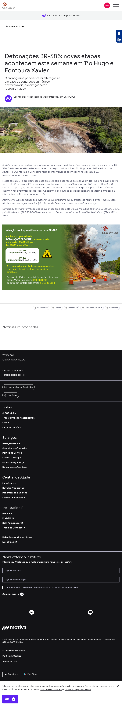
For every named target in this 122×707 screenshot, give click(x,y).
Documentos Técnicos (14, 467)
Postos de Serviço (12, 453)
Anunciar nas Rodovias (14, 448)
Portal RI (6, 518)
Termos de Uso (9, 661)
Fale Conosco (9, 483)
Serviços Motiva (11, 443)
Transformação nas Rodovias (18, 418)
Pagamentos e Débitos (14, 493)
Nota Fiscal (8, 542)
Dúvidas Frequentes (13, 488)
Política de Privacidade (13, 650)
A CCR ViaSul (9, 413)
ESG (4, 422)
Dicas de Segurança (13, 462)
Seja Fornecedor (11, 523)
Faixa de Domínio (11, 427)
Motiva (6, 513)
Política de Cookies (11, 656)
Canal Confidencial (12, 497)
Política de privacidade (68, 587)
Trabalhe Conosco (12, 528)
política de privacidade (77, 689)
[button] (107, 5)
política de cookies (51, 689)
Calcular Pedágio (11, 457)
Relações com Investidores (17, 537)
